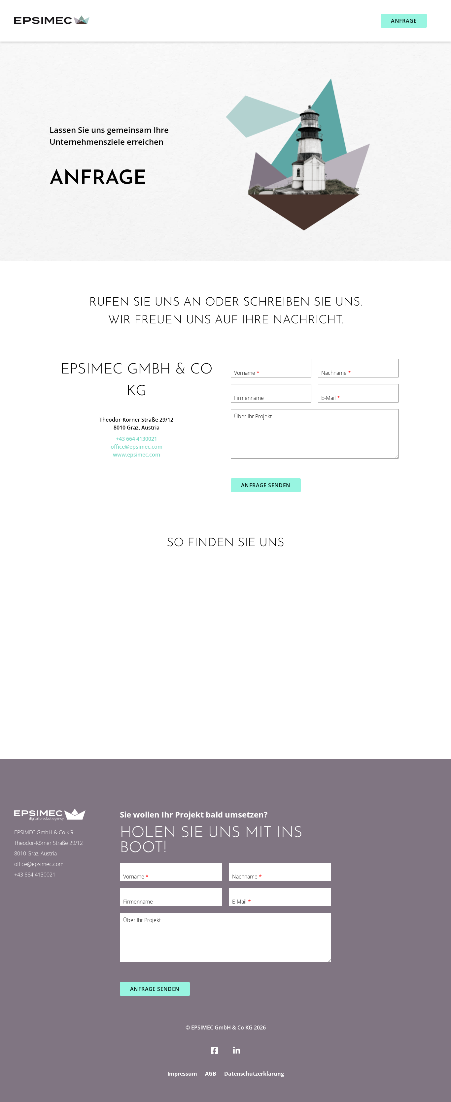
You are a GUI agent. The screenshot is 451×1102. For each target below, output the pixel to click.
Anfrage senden (266, 485)
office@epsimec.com (136, 446)
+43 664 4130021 (136, 438)
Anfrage (404, 20)
